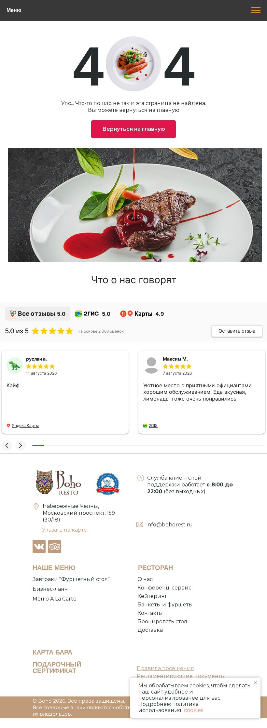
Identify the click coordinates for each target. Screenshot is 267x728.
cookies (193, 710)
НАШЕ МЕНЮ (54, 567)
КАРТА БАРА (52, 652)
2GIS (153, 425)
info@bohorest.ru (170, 525)
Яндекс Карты (25, 425)
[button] (7, 445)
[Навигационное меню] (255, 10)
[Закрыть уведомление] (255, 682)
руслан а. (36, 359)
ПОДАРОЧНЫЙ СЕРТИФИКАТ (57, 667)
